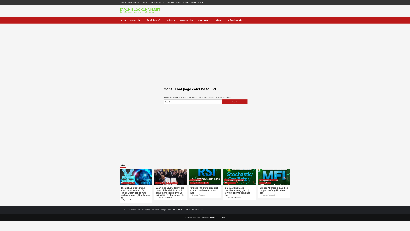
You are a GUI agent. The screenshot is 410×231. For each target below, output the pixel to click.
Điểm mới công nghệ (127, 183)
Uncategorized (160, 183)
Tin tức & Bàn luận (133, 2)
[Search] (289, 20)
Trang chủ (123, 2)
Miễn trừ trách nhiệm (182, 2)
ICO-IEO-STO (204, 20)
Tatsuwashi (133, 200)
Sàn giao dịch (186, 20)
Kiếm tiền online (235, 20)
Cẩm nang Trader (195, 180)
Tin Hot (219, 20)
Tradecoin (170, 20)
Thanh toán (170, 2)
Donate (200, 2)
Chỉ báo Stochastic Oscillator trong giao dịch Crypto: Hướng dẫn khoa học (238, 191)
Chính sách (145, 2)
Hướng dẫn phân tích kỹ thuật (199, 183)
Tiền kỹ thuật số (152, 20)
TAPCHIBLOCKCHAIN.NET (140, 9)
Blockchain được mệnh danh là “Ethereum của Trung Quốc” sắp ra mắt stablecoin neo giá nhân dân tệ (135, 193)
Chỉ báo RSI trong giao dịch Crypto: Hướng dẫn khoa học (204, 190)
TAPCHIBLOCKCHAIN (217, 217)
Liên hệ (193, 2)
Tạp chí (123, 20)
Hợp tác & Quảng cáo (157, 2)
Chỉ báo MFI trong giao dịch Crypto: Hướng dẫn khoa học (274, 190)
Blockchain (135, 20)
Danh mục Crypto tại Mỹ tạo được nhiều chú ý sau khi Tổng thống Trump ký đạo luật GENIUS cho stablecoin (170, 191)
